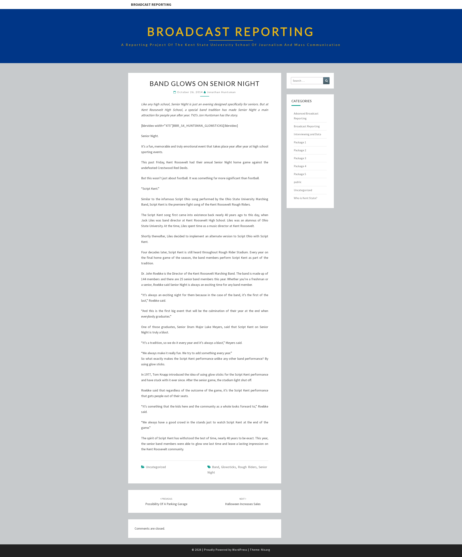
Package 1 (300, 142)
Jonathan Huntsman (221, 92)
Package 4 (300, 166)
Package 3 (300, 158)
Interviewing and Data (307, 134)
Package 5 (300, 174)
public (297, 182)
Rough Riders (247, 467)
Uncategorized (156, 467)
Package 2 (300, 150)
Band (215, 467)
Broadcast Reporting (151, 4)
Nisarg (265, 549)
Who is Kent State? (305, 198)
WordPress (239, 549)
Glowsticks (228, 467)
